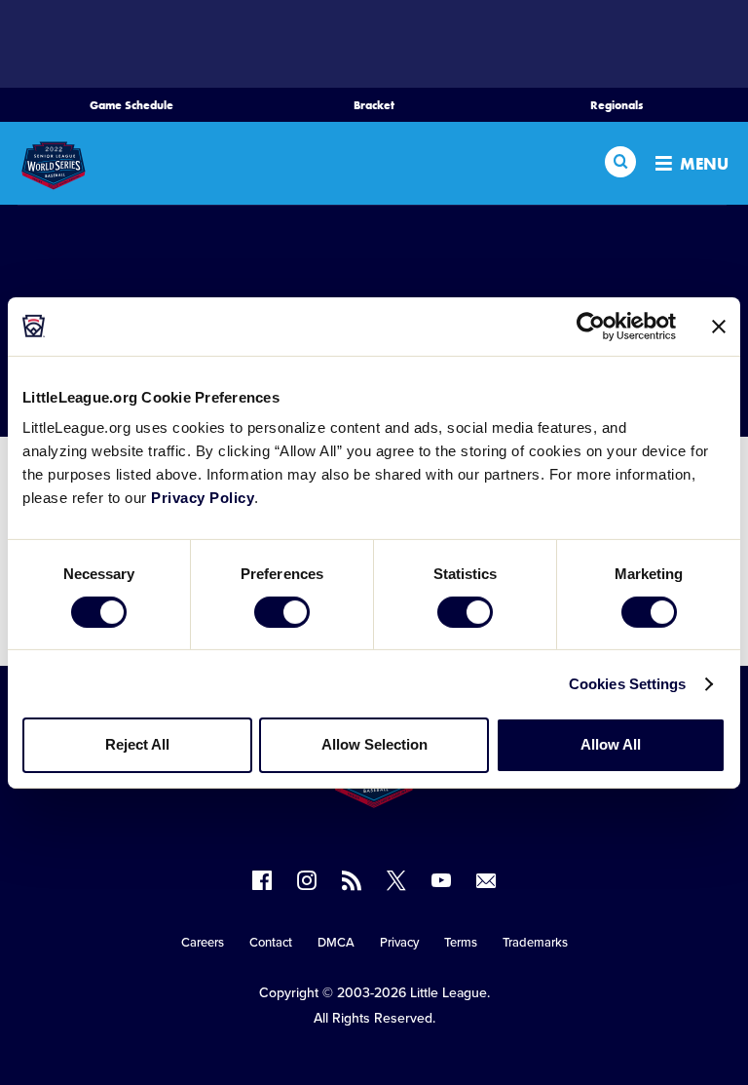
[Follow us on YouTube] (441, 880)
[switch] (282, 612)
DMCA (336, 942)
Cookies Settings (628, 684)
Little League (448, 993)
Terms (460, 942)
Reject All (137, 744)
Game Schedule (131, 105)
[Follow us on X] (396, 880)
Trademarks (535, 942)
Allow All (610, 744)
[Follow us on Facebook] (262, 880)
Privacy (399, 942)
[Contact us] (486, 880)
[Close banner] (719, 325)
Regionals (616, 105)
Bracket (374, 105)
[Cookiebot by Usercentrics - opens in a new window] (590, 325)
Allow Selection (374, 744)
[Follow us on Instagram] (307, 880)
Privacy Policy (202, 497)
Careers (202, 942)
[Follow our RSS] (351, 880)
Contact (270, 942)
